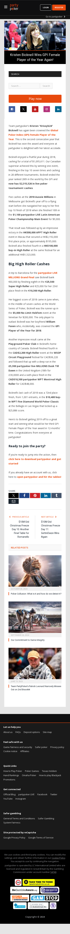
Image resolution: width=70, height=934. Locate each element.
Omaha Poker (29, 775)
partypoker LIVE (26, 794)
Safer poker (41, 747)
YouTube (8, 798)
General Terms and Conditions (19, 818)
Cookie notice (10, 751)
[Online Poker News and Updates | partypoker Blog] (14, 6)
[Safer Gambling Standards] (53, 908)
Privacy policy (57, 747)
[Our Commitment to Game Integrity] (35, 619)
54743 (53, 872)
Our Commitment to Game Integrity (28, 640)
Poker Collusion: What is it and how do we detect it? (36, 593)
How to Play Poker (12, 771)
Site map (47, 732)
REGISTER (59, 7)
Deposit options (32, 732)
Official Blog (9, 794)
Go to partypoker (54, 16)
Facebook (42, 794)
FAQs (18, 732)
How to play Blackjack (50, 775)
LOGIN (46, 7)
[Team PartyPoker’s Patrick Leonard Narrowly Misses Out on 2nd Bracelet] (35, 665)
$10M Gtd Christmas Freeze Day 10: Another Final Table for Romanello (19, 529)
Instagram (20, 798)
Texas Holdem (49, 771)
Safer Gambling (46, 818)
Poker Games (32, 771)
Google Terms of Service (41, 837)
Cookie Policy (58, 857)
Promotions (9, 779)
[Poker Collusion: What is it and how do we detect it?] (35, 572)
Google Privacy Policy (14, 837)
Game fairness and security (17, 747)
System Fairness (11, 822)
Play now (35, 99)
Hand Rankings (11, 775)
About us (8, 732)
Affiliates (24, 751)
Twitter (53, 794)
